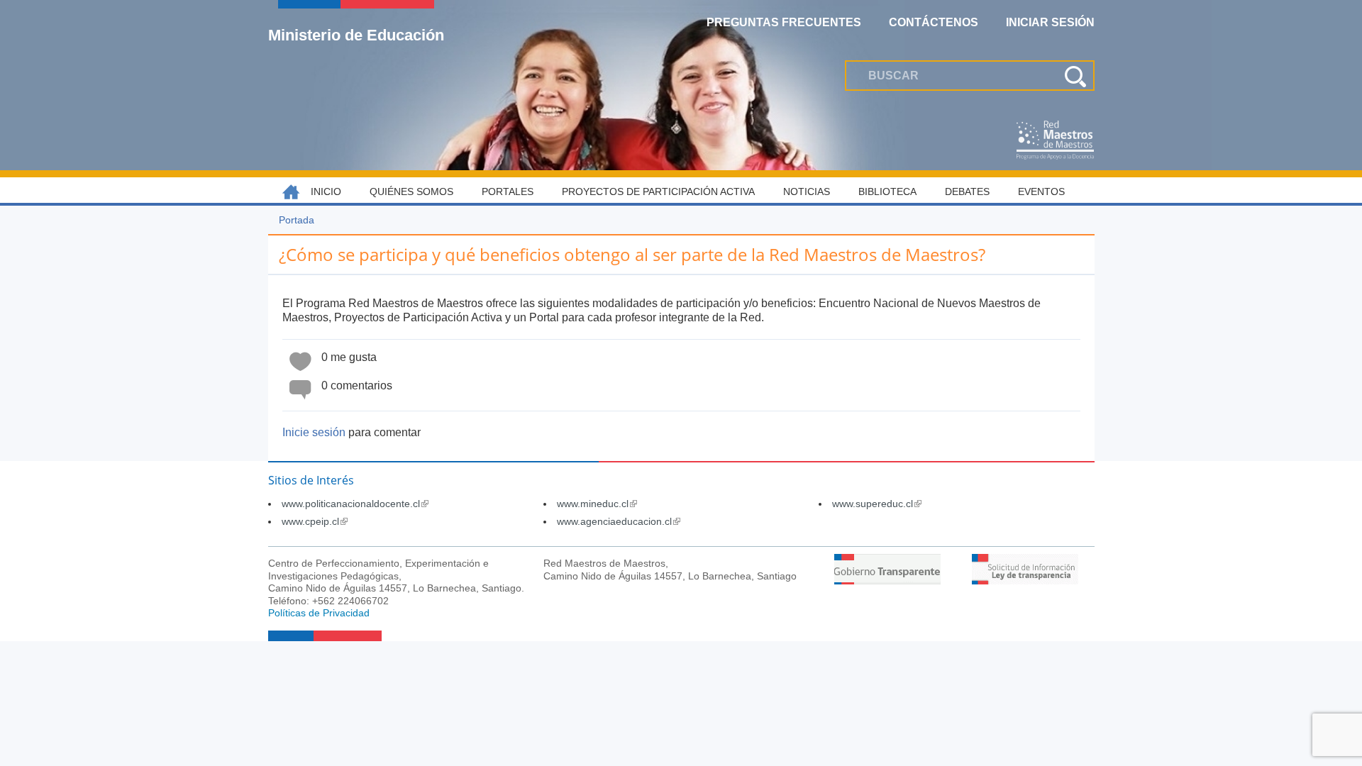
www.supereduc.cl (876, 503)
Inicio (326, 191)
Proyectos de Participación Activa (658, 191)
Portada (296, 220)
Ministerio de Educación (356, 35)
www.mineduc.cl (597, 503)
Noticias (806, 191)
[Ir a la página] (887, 580)
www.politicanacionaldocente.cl (355, 503)
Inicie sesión (313, 432)
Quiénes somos (411, 191)
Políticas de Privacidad (319, 612)
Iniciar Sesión (1050, 22)
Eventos (1041, 191)
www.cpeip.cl (315, 521)
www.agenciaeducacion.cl (618, 521)
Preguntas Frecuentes (784, 22)
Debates (967, 191)
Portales (507, 191)
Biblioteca (887, 191)
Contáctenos (933, 22)
